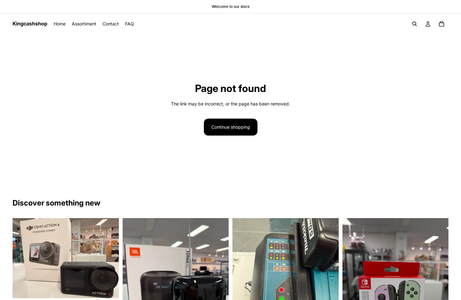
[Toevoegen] (109, 288)
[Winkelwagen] (441, 24)
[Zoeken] (414, 24)
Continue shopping (230, 127)
